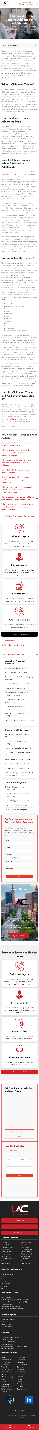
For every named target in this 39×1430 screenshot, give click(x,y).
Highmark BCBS (7, 1344)
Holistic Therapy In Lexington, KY (17, 805)
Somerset (5, 1384)
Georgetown (6, 1362)
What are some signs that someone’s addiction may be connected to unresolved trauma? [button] (16, 489)
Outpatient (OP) (7, 1304)
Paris (3, 1379)
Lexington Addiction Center (12, 419)
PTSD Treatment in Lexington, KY (17, 768)
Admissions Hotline (20, 1072)
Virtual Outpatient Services (10, 1306)
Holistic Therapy (7, 1322)
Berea (3, 1382)
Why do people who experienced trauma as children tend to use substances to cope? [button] (15, 452)
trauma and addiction (25, 58)
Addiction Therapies (8, 1319)
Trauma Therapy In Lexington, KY (17, 764)
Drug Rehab (25, 1245)
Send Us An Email (19, 1227)
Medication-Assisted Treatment (12, 1309)
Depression (5, 1284)
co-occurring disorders (22, 918)
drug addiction (16, 174)
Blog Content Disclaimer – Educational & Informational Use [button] (17, 517)
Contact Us (19, 1221)
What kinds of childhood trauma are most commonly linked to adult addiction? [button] (17, 462)
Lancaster (20, 1362)
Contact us (10, 421)
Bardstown (21, 1357)
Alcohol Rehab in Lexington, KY (16, 672)
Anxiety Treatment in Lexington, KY (18, 748)
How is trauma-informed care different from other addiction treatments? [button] (17, 498)
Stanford (20, 1374)
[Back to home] (5, 4)
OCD (3, 1289)
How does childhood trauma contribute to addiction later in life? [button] (18, 444)
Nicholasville (6, 1360)
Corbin (19, 1382)
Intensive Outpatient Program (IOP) (14, 1302)
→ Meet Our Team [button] (9, 650)
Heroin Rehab (26, 1252)
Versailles (4, 1367)
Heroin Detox (6, 1249)
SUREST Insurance (7, 1349)
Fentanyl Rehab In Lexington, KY (17, 688)
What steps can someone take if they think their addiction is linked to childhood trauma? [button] (17, 507)
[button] (37, 4)
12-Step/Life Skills (7, 1326)
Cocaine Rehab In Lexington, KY (17, 684)
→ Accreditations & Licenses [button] (13, 645)
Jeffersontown (6, 1389)
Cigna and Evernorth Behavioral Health (15, 1346)
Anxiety (4, 1286)
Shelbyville (5, 1386)
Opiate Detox (6, 1254)
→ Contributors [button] (8, 641)
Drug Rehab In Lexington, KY (16, 668)
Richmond (5, 1364)
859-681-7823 (21, 936)
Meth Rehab (25, 1256)
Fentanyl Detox (6, 1252)
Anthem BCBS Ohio (8, 1342)
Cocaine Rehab (26, 1249)
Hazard (19, 1379)
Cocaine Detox (6, 1247)
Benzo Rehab (25, 1247)
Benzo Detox (5, 1245)
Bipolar (4, 1281)
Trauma (4, 1279)
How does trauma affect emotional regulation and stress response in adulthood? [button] (16, 480)
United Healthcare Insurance (11, 1337)
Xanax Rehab (25, 1263)
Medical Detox (6, 1297)
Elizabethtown (6, 1391)
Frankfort (4, 1357)
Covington (21, 1386)
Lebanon (20, 1369)
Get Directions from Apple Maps (19, 1134)
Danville (4, 1374)
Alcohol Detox (6, 1242)
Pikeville (20, 1384)
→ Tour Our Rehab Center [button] (12, 654)
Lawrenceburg (6, 1369)
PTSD (3, 1276)
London (20, 1377)
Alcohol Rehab (26, 1242)
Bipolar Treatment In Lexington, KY (18, 759)
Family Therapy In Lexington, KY (17, 801)
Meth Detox (5, 1256)
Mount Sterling (7, 1377)
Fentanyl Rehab (26, 1254)
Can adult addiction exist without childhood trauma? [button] (15, 471)
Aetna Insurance (7, 1339)
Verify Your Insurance (20, 634)
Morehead (21, 1372)
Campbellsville (22, 1364)
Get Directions (19, 1233)
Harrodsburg (6, 1372)
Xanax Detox (5, 1263)
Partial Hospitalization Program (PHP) (14, 1299)
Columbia (20, 1367)
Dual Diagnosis (7, 1274)
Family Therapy (6, 1324)
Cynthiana (21, 1360)
